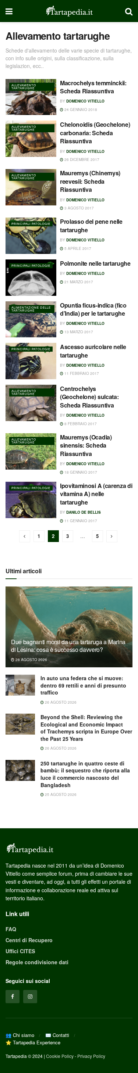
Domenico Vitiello (85, 101)
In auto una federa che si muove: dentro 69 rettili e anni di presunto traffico (83, 685)
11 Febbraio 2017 (81, 373)
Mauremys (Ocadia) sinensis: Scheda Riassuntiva (86, 445)
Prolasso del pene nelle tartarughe (91, 225)
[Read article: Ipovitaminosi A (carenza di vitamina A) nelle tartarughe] (31, 500)
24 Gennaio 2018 (80, 109)
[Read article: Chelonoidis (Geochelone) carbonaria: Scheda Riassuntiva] (31, 139)
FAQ (11, 929)
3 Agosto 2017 (78, 208)
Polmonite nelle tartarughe (95, 263)
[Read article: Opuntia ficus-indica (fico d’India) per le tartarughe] (31, 319)
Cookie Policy (60, 1056)
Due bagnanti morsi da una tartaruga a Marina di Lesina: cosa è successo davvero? (68, 646)
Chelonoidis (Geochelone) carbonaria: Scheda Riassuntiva (95, 132)
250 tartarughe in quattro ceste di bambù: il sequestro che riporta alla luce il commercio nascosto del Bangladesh (85, 774)
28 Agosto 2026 (30, 659)
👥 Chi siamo (20, 1034)
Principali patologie (30, 224)
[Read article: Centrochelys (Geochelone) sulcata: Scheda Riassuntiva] (31, 403)
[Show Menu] (9, 11)
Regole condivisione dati (37, 962)
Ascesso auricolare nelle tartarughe (93, 350)
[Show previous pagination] (24, 536)
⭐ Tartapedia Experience (33, 1042)
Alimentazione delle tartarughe (31, 308)
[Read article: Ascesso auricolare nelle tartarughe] (31, 361)
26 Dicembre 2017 (81, 159)
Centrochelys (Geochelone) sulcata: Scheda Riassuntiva (89, 396)
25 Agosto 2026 (60, 794)
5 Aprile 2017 (77, 248)
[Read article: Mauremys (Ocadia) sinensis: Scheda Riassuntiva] (31, 451)
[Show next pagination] (111, 536)
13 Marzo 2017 (78, 331)
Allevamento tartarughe (23, 86)
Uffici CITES (20, 951)
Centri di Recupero (29, 940)
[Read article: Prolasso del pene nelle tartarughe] (31, 236)
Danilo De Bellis (83, 512)
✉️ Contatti (57, 1034)
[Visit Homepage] (69, 11)
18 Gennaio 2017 (80, 472)
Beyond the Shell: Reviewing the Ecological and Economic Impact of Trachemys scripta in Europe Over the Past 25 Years (86, 727)
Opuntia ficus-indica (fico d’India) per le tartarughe (93, 309)
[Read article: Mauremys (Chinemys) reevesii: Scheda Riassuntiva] (31, 187)
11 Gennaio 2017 (80, 520)
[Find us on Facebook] (13, 996)
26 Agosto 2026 (60, 702)
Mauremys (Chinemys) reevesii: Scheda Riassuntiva (90, 181)
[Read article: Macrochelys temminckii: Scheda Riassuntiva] (31, 97)
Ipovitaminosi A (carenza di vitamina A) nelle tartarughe (96, 493)
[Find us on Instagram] (30, 996)
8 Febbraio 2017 (80, 423)
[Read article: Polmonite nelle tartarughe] (31, 277)
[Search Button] (128, 11)
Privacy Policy (91, 1056)
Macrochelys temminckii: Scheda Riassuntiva (93, 87)
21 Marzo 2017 (78, 281)
